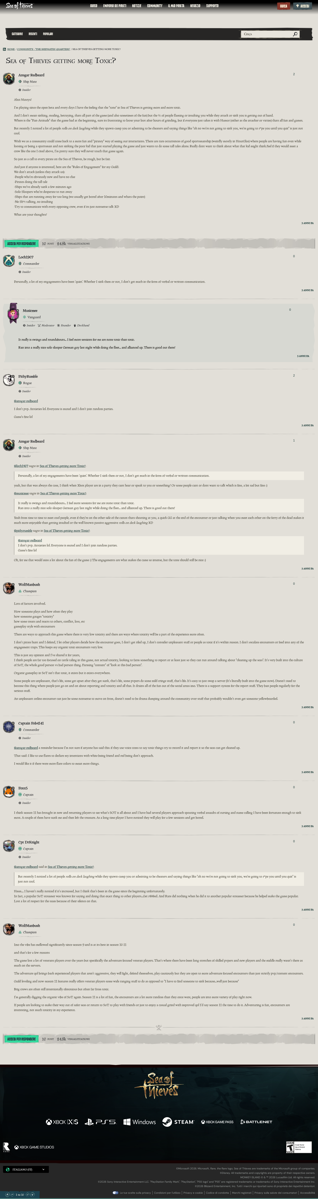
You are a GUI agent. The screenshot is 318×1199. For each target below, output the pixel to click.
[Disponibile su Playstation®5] (100, 1122)
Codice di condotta (217, 1192)
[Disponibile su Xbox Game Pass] (217, 1122)
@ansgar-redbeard (26, 401)
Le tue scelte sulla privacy (135, 1192)
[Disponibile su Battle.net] (256, 1122)
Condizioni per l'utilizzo (167, 1192)
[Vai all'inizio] (7, 1194)
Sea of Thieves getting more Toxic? (62, 466)
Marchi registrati (241, 1192)
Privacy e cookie (193, 1192)
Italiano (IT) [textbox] (22, 1169)
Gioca (283, 6)
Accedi (305, 6)
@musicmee (21, 493)
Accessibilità (307, 1192)
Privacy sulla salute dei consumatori (276, 1192)
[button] (26, 1169)
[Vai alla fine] (32, 1194)
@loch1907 (21, 466)
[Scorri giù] (27, 1194)
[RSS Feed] (5, 49)
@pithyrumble (23, 531)
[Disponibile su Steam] (178, 1122)
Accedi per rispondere (21, 244)
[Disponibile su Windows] (139, 1122)
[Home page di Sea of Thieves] (20, 5)
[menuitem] (94, 6)
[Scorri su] (12, 1194)
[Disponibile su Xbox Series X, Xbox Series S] (61, 1122)
